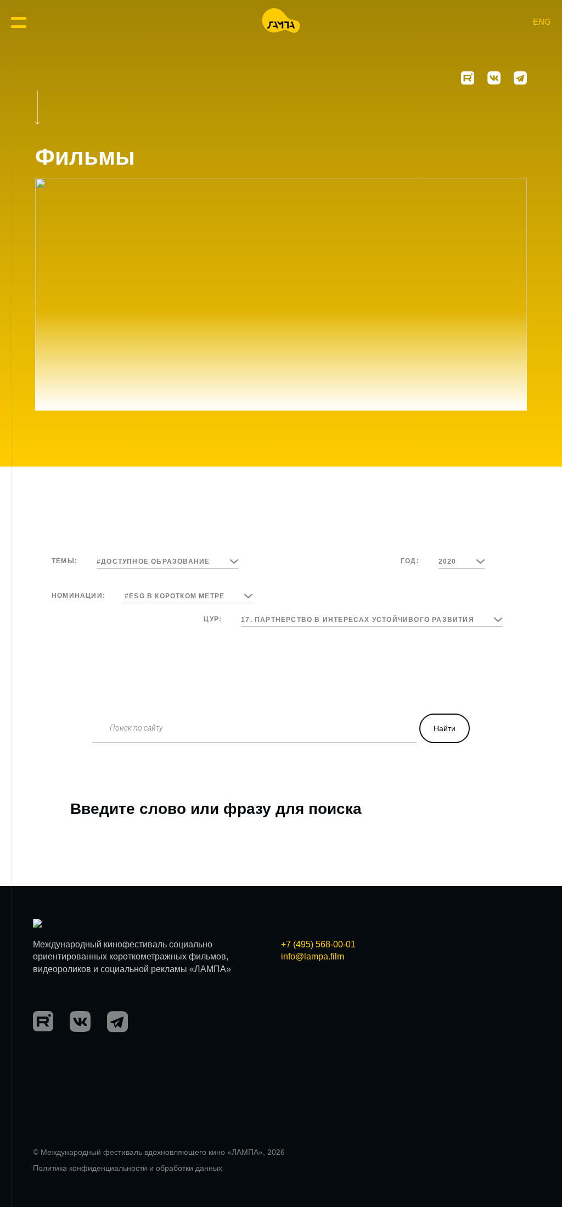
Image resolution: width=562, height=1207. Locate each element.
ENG (542, 21)
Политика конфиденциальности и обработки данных (127, 1168)
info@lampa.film (312, 956)
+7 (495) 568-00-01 (318, 944)
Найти (445, 728)
